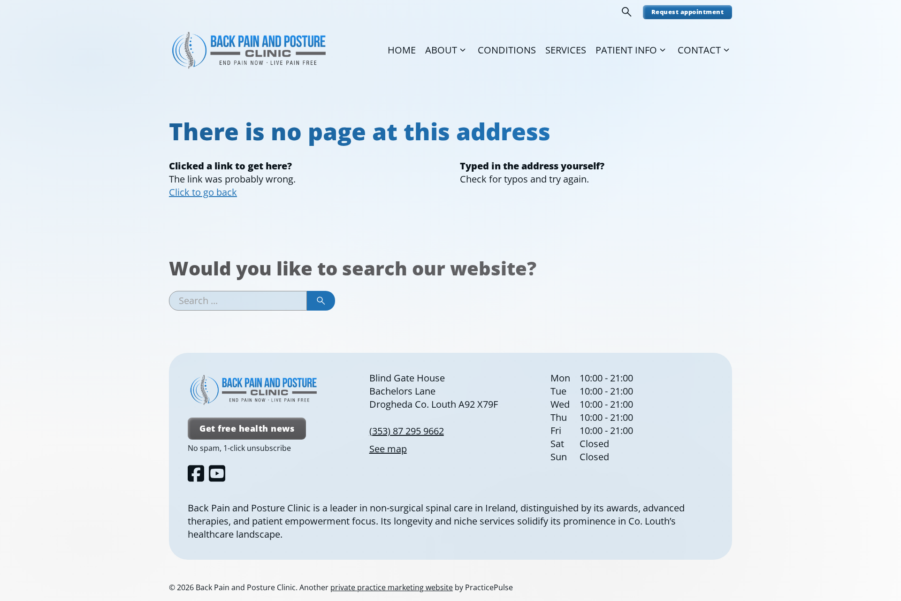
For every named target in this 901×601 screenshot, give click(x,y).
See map (388, 448)
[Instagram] (217, 473)
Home (402, 50)
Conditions (507, 50)
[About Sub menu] (462, 50)
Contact (699, 50)
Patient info (626, 50)
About (441, 50)
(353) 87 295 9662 (406, 431)
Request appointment (687, 12)
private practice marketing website (391, 587)
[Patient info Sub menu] (662, 50)
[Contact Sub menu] (726, 50)
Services (565, 50)
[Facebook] (196, 473)
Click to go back (203, 192)
